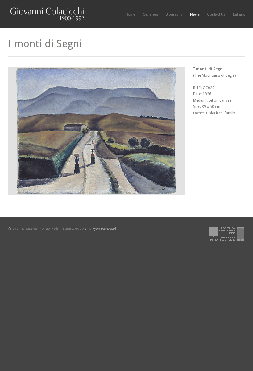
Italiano (239, 14)
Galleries (150, 14)
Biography (174, 14)
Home (130, 14)
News (195, 14)
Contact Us (216, 14)
